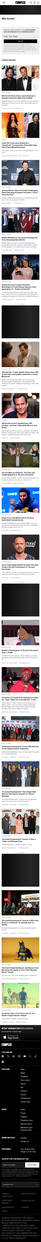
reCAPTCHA (20, 50)
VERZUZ (23, 1091)
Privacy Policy (7, 1176)
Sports (23, 1084)
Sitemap (25, 1207)
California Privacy (7, 1201)
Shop (22, 1109)
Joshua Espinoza (8, 299)
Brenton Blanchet (8, 389)
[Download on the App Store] (11, 1036)
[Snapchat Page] (30, 1056)
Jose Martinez (7, 250)
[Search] (31, 2)
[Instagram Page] (19, 1056)
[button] (20, 1184)
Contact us (24, 1141)
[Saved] (34, 2)
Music (22, 1073)
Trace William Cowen (9, 156)
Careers (23, 1138)
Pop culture (25, 1080)
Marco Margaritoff (9, 848)
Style (22, 1069)
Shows (23, 1094)
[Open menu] (4, 2)
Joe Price (5, 530)
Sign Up (20, 41)
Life (21, 1087)
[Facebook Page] (3, 1056)
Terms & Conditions (7, 1195)
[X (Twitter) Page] (8, 1056)
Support (23, 1117)
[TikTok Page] (35, 1056)
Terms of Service (16, 51)
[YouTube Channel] (25, 1056)
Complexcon (25, 1098)
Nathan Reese (6, 483)
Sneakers (24, 1076)
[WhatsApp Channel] (14, 1056)
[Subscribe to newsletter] (32, 1165)
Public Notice (28, 1200)
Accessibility (8, 1207)
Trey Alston (6, 108)
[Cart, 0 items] (38, 2)
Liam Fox (5, 438)
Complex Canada (8, 1022)
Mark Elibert (6, 203)
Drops (22, 1113)
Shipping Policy (26, 1120)
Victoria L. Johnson (9, 757)
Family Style (25, 1102)
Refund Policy (26, 1124)
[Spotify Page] (3, 1062)
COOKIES (4, 1211)
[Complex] (20, 2)
